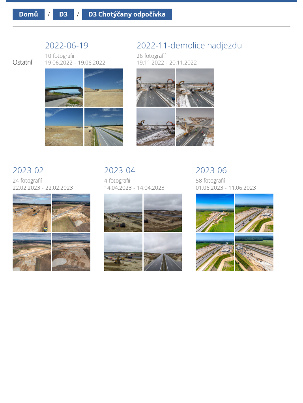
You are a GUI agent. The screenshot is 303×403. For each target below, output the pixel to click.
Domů (28, 14)
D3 (63, 14)
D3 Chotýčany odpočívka (127, 14)
